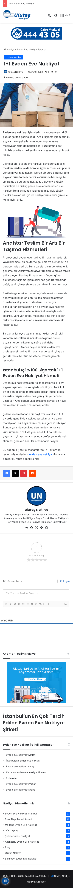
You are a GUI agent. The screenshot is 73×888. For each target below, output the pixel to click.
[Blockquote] (32, 604)
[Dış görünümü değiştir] (49, 16)
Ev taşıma (11, 778)
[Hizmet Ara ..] (56, 16)
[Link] (40, 604)
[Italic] (10, 604)
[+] (49, 604)
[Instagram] (46, 528)
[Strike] (19, 604)
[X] (15, 473)
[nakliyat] (36, 33)
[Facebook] (6, 473)
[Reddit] (32, 473)
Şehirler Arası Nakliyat (17, 836)
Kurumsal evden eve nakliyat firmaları (26, 772)
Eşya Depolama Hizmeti (18, 819)
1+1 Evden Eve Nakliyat (22, 3)
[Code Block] (36, 604)
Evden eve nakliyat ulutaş (20, 766)
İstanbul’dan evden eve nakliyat (23, 760)
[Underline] (15, 604)
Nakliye (10, 49)
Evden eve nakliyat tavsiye (20, 789)
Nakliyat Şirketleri (36, 881)
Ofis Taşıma (11, 830)
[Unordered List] (27, 604)
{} (44, 604)
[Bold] (6, 604)
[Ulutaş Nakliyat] (17, 15)
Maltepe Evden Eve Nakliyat (21, 824)
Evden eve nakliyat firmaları (21, 783)
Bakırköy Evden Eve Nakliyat (21, 858)
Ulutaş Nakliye (13, 57)
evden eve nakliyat (41, 454)
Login (66, 581)
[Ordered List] (23, 604)
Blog (7, 847)
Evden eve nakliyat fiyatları (20, 754)
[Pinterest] (23, 473)
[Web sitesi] (26, 528)
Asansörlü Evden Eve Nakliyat (22, 841)
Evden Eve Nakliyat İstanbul (31, 49)
